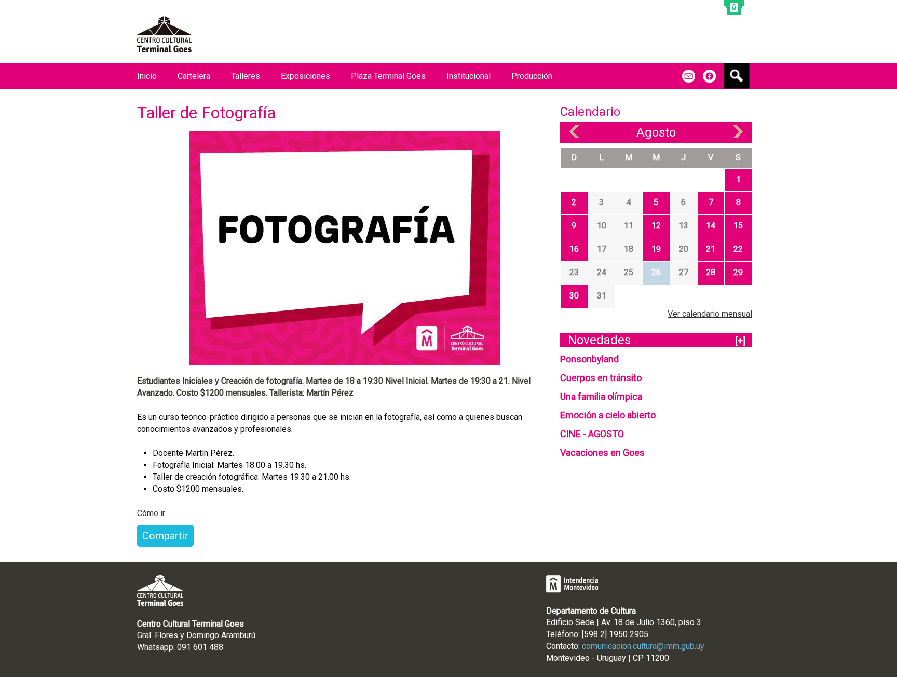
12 (656, 226)
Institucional (468, 76)
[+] (740, 340)
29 (738, 272)
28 (710, 272)
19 (656, 249)
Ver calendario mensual (710, 314)
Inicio (147, 76)
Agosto (656, 132)
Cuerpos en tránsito (601, 377)
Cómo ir (151, 513)
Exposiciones (305, 76)
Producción (531, 76)
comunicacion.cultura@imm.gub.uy (643, 646)
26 (656, 272)
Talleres (245, 76)
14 (710, 226)
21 (710, 249)
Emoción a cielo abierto (608, 415)
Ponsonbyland (589, 359)
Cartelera (194, 76)
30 (574, 296)
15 (738, 226)
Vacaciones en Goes (602, 452)
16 (574, 249)
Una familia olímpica (601, 396)
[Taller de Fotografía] (344, 247)
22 (738, 249)
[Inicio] (164, 34)
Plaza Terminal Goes (388, 76)
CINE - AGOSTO (592, 433)
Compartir (165, 536)
